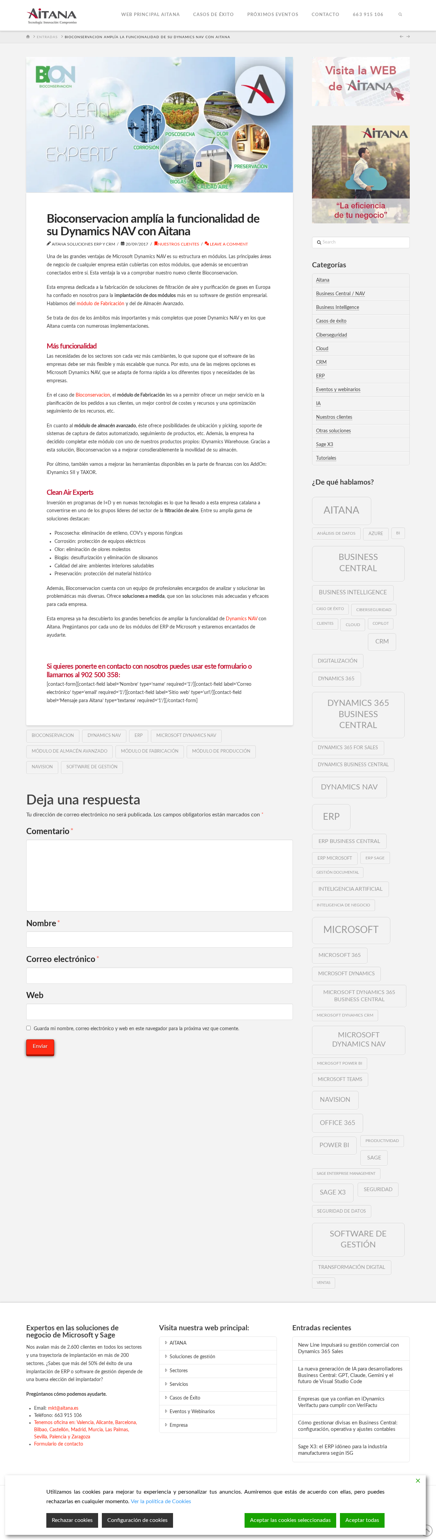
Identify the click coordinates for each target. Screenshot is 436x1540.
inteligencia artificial (350, 889)
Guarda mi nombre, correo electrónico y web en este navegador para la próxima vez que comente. (136, 1028)
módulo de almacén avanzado (69, 751)
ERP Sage (375, 858)
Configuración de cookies (137, 1520)
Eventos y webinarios (338, 389)
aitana (341, 510)
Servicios (179, 1384)
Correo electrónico (62, 960)
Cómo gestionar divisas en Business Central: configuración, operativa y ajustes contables (348, 1426)
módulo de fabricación (149, 751)
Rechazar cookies (72, 1520)
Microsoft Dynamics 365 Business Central (359, 996)
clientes (325, 623)
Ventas (323, 1283)
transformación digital (351, 1267)
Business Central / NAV (340, 294)
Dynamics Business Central (353, 764)
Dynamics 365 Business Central (358, 714)
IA (318, 403)
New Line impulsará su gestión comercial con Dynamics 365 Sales (348, 1348)
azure (376, 534)
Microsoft (351, 930)
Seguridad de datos (341, 1211)
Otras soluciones (333, 431)
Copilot (381, 623)
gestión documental (337, 872)
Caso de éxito (330, 609)
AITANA (178, 1343)
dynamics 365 (336, 678)
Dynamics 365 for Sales (348, 747)
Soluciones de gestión (192, 1356)
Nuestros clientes (178, 244)
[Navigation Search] (400, 15)
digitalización (337, 661)
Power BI (334, 1145)
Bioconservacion (93, 395)
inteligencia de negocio (343, 905)
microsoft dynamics (346, 973)
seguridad (378, 1189)
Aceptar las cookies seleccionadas (290, 1520)
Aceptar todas (362, 1520)
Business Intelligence (337, 307)
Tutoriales (326, 458)
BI (398, 533)
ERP (139, 736)
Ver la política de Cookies (161, 1501)
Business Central (358, 563)
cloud (353, 625)
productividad (382, 1141)
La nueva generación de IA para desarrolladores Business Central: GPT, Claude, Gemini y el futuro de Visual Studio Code (350, 1375)
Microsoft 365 (339, 955)
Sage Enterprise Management (346, 1173)
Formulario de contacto (58, 1444)
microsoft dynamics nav (186, 736)
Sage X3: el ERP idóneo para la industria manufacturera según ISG (342, 1450)
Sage (374, 1157)
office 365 (337, 1123)
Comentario (50, 832)
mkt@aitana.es (63, 1408)
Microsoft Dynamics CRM (345, 1015)
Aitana (322, 280)
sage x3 (333, 1192)
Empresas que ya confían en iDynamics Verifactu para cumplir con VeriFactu (341, 1402)
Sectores (179, 1370)
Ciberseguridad (331, 335)
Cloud (322, 348)
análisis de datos (336, 533)
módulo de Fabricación (100, 303)
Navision (42, 767)
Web (35, 996)
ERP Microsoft (334, 858)
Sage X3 (324, 444)
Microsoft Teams (340, 1079)
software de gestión (92, 767)
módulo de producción (221, 751)
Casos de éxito (331, 321)
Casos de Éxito (185, 1398)
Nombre (43, 924)
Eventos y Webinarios (192, 1411)
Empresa (179, 1425)
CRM (321, 362)
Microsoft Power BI (339, 1063)
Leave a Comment (228, 244)
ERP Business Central (349, 841)
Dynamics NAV (241, 619)
